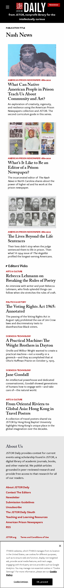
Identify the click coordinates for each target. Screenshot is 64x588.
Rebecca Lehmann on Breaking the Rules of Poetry (30, 279)
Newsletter (53, 4)
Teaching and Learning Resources (27, 517)
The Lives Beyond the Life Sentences (30, 239)
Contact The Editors (18, 492)
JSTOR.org (11, 537)
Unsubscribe (14, 507)
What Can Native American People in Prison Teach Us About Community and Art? (31, 92)
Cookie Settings (21, 581)
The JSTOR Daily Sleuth (20, 512)
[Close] (60, 545)
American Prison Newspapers (24, 522)
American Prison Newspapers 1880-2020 (29, 80)
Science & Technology (18, 336)
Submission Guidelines (20, 502)
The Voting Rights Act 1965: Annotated (30, 309)
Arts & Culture (14, 271)
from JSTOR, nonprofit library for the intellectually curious (32, 17)
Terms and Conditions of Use (35, 537)
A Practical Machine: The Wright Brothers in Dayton (29, 344)
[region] (32, 564)
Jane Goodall (17, 375)
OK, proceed (42, 581)
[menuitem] (54, 5)
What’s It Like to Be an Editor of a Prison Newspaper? (28, 168)
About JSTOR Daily (17, 487)
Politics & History (16, 302)
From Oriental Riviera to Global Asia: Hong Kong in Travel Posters (30, 409)
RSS (8, 527)
